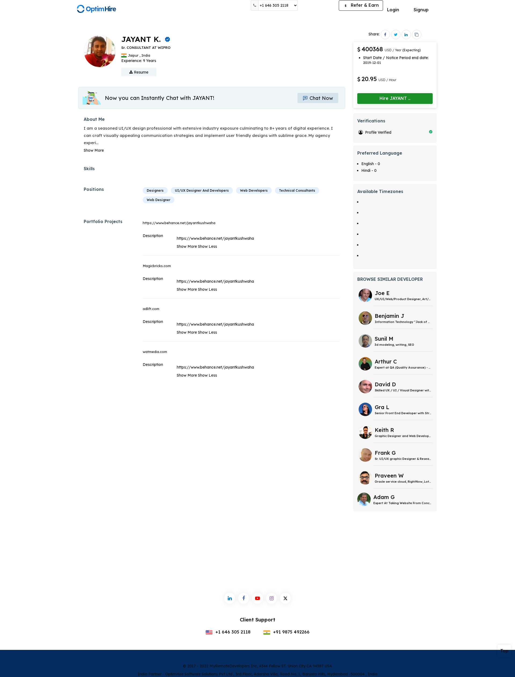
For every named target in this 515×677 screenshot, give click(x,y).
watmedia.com (155, 352)
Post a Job (318, 5)
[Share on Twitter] (395, 34)
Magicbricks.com (157, 266)
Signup (421, 9)
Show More (94, 150)
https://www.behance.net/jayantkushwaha (179, 223)
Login (393, 9)
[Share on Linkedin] (406, 34)
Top (504, 650)
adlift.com (151, 309)
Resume (140, 72)
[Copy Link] (416, 34)
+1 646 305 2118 (232, 632)
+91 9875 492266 (291, 632)
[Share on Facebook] (385, 34)
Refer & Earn (362, 5)
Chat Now (320, 98)
